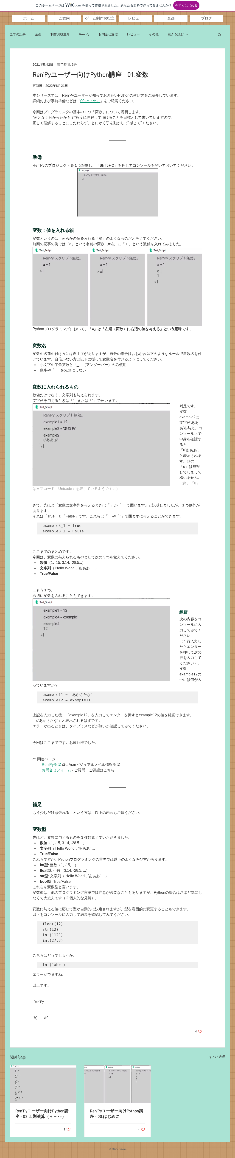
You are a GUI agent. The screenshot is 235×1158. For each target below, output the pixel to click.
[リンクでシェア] (46, 1017)
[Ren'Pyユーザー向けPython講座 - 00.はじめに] (117, 1084)
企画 (38, 34)
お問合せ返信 (108, 34)
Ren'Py (84, 34)
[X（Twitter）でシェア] (35, 1017)
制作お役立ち (60, 34)
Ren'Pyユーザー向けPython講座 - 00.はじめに (116, 1114)
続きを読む (176, 34)
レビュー (133, 34)
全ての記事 (18, 34)
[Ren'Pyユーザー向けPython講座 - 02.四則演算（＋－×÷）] (43, 1084)
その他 (154, 34)
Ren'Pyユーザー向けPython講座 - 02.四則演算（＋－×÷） (42, 1114)
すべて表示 (217, 1057)
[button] (64, 18)
